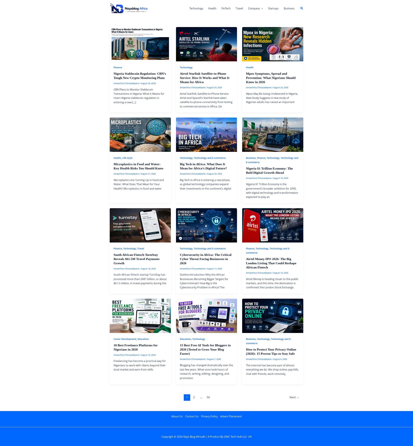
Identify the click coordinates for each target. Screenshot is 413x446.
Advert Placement (231, 416)
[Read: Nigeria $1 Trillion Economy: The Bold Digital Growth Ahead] (272, 134)
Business (289, 8)
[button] (261, 8)
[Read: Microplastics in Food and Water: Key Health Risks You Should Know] (140, 134)
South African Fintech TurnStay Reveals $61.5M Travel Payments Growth (137, 259)
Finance (118, 67)
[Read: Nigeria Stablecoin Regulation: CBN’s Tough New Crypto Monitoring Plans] (140, 44)
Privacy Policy (209, 416)
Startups (273, 8)
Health (212, 8)
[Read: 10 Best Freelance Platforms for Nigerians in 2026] (140, 315)
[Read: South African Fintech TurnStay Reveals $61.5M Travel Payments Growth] (140, 225)
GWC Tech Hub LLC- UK (238, 436)
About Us (177, 416)
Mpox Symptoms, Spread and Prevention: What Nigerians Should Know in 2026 (271, 78)
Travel (239, 8)
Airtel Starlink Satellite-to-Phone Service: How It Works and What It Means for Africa (204, 78)
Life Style (127, 157)
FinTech (226, 8)
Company (254, 8)
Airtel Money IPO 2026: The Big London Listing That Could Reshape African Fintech (271, 263)
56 (208, 397)
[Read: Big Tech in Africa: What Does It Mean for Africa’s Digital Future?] (206, 134)
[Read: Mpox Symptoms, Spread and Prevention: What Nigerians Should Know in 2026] (272, 44)
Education (143, 339)
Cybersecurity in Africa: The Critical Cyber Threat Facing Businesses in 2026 (206, 259)
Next (294, 397)
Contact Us (192, 416)
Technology (196, 8)
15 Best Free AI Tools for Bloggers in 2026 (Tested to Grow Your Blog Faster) (205, 349)
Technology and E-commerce (210, 157)
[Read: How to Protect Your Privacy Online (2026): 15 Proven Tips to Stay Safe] (272, 315)
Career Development (125, 339)
